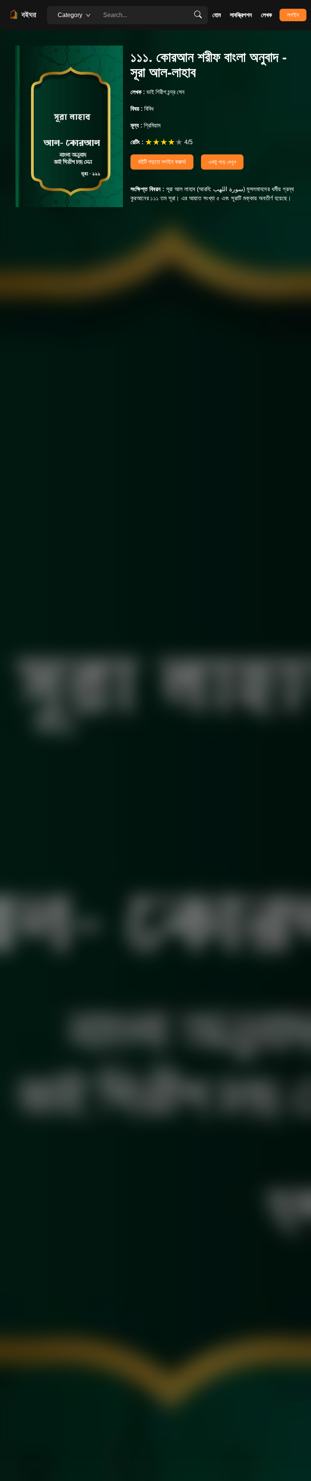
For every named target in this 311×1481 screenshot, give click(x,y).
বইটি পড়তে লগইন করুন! (162, 162)
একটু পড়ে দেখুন (222, 162)
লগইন (293, 15)
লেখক (266, 15)
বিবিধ (142, 108)
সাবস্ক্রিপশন (241, 15)
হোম (216, 15)
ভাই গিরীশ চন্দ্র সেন (157, 92)
